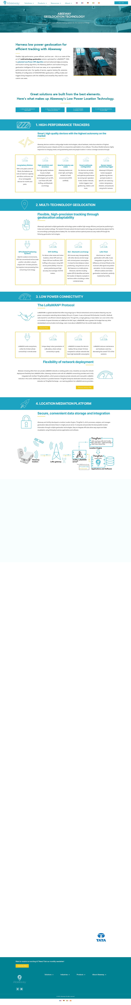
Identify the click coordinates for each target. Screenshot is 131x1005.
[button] (29, 3)
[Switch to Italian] (93, 2)
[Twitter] (17, 989)
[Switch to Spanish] (99, 2)
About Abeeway (98, 975)
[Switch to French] (82, 2)
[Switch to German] (88, 2)
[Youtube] (21, 989)
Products (80, 975)
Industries (64, 975)
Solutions (48, 975)
